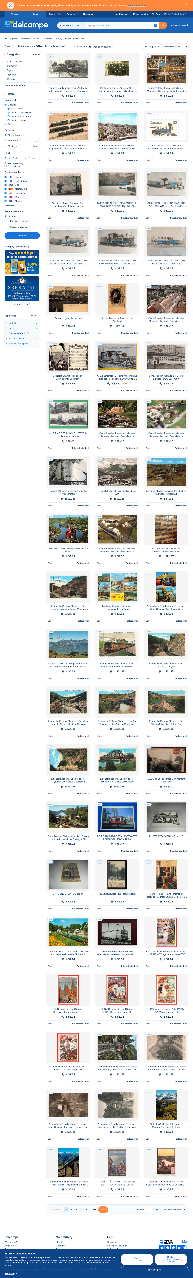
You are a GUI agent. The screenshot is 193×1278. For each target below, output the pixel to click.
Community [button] (72, 14)
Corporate (10, 1245)
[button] (155, 25)
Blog (58, 1242)
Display (152, 46)
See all (36, 54)
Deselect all (9, 205)
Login (35, 14)
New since (13, 140)
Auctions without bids (21, 116)
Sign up (15, 14)
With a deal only (15, 163)
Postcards (12, 66)
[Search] (163, 25)
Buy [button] (51, 14)
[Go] (157, 1209)
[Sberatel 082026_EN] (22, 288)
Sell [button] (60, 14)
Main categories (15, 61)
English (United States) (175, 14)
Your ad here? (23, 304)
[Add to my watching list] (86, 56)
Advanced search (179, 25)
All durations (14, 135)
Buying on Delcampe (117, 1245)
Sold (10, 124)
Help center (112, 1242)
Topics (10, 70)
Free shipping (14, 166)
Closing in (12, 146)
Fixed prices (17, 108)
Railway (11, 79)
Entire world (13, 216)
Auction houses (18, 120)
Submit (22, 235)
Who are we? (11, 1242)
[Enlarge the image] (68, 69)
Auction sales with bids (22, 112)
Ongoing (12, 104)
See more (9, 1273)
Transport (11, 74)
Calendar (60, 1245)
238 (94, 1209)
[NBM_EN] (22, 262)
